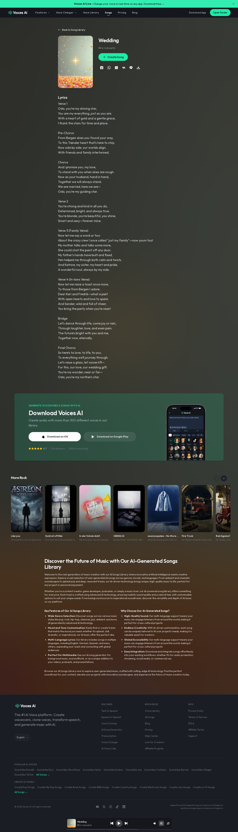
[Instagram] (111, 807)
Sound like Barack (179, 769)
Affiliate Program (154, 748)
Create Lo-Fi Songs (204, 787)
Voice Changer (65, 12)
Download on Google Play (112, 436)
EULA (191, 723)
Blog (134, 12)
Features (41, 12)
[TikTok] (117, 807)
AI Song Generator (111, 729)
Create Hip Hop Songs (49, 787)
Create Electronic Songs (153, 787)
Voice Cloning (109, 723)
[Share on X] (116, 67)
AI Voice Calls (108, 748)
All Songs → (21, 792)
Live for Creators (154, 742)
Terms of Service (197, 717)
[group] (119, 829)
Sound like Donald (24, 769)
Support (192, 736)
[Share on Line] (131, 67)
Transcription (108, 736)
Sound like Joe (134, 769)
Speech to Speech (111, 717)
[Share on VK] (123, 67)
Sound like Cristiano (155, 769)
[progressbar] (119, 829)
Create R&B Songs (99, 787)
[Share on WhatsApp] (109, 67)
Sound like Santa (92, 769)
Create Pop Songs (24, 787)
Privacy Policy (195, 710)
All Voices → (43, 774)
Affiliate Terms (196, 729)
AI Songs (150, 717)
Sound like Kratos (113, 769)
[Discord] (97, 807)
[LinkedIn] (124, 807)
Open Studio (220, 12)
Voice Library (91, 12)
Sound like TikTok (23, 774)
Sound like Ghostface (68, 769)
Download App (197, 12)
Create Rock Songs (75, 787)
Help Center (151, 736)
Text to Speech (109, 710)
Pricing (122, 12)
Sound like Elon (45, 769)
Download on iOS (57, 436)
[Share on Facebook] (101, 67)
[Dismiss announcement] (233, 4)
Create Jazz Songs (179, 787)
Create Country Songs (124, 787)
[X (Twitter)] (104, 807)
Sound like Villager (201, 769)
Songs (108, 12)
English (21, 737)
